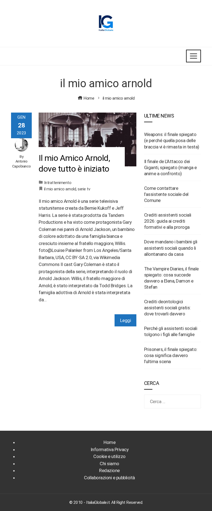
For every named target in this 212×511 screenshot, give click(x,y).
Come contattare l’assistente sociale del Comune (166, 194)
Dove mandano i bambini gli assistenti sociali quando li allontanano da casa (170, 248)
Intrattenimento (57, 182)
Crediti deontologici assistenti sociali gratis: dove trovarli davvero (167, 307)
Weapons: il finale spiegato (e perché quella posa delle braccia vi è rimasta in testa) (171, 140)
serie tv (84, 189)
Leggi (125, 320)
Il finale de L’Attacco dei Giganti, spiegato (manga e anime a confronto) (170, 167)
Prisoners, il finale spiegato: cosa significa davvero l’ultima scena (170, 355)
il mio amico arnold (60, 189)
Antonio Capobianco (21, 163)
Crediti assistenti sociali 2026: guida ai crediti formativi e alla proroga (167, 221)
